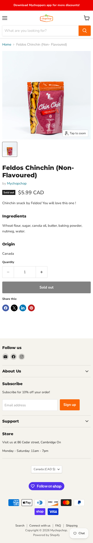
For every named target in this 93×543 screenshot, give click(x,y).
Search (19, 526)
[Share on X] (14, 308)
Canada (44, 469)
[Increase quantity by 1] (41, 272)
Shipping (72, 526)
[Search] (85, 30)
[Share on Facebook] (5, 308)
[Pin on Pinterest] (31, 308)
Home (6, 44)
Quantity (8, 262)
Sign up (69, 404)
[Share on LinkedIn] (22, 308)
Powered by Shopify (46, 535)
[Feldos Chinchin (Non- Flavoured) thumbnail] (9, 149)
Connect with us (39, 526)
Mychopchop (17, 183)
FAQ (58, 526)
